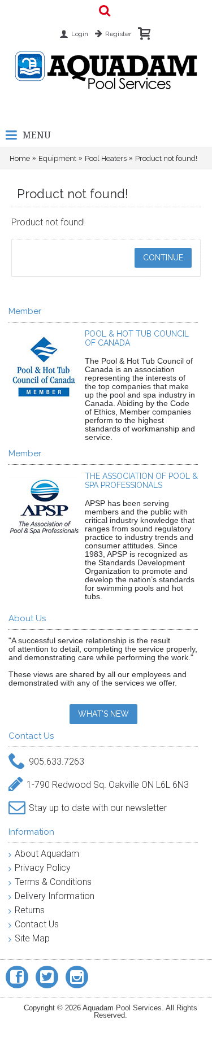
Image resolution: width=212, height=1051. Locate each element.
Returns (30, 910)
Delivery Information (54, 896)
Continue (163, 257)
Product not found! (166, 158)
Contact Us (37, 924)
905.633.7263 (56, 761)
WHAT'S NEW (103, 713)
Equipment (57, 158)
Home (20, 158)
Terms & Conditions (53, 881)
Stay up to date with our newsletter (98, 808)
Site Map (32, 938)
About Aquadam (47, 853)
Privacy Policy (43, 867)
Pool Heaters (106, 158)
